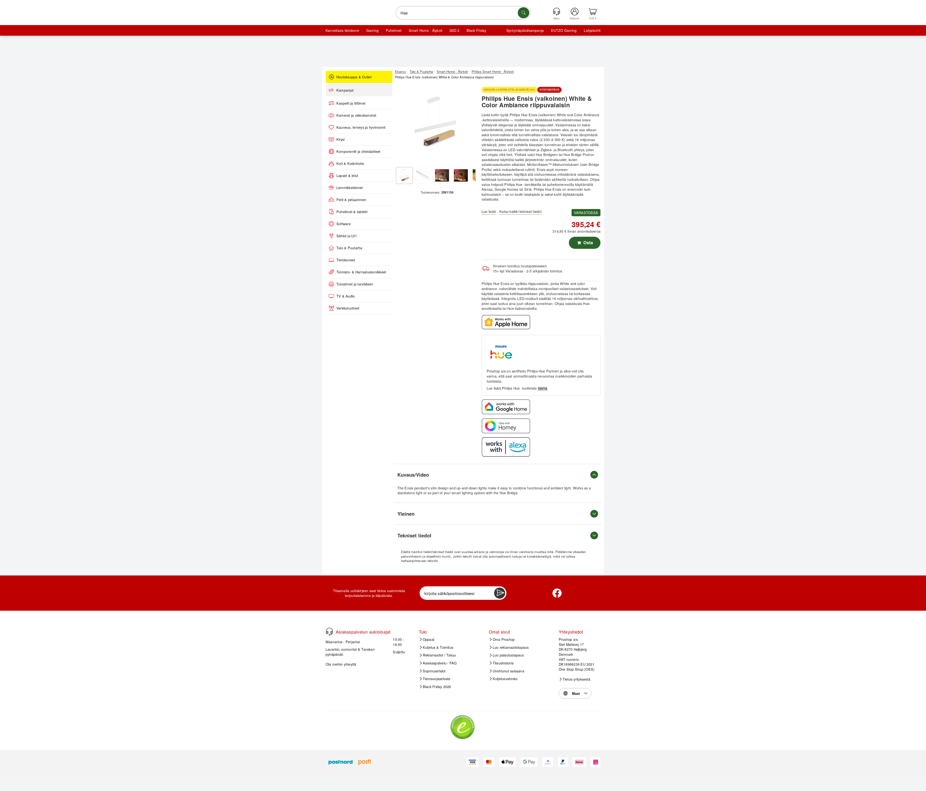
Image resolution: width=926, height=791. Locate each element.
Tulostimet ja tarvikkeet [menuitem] (354, 284)
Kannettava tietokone (342, 30)
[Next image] (468, 124)
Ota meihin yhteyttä (341, 664)
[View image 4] (460, 175)
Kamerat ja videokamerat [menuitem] (356, 115)
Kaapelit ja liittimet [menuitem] (350, 103)
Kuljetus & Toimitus (438, 647)
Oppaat (428, 639)
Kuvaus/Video (413, 474)
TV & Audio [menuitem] (345, 296)
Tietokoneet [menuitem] (345, 259)
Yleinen (406, 513)
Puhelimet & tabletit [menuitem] (352, 211)
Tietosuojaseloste (436, 678)
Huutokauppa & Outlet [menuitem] (354, 76)
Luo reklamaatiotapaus (511, 647)
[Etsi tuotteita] (523, 12)
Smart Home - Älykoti (425, 30)
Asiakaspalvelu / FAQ (440, 663)
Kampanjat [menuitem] (345, 90)
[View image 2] (423, 175)
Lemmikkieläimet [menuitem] (349, 187)
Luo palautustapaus (508, 655)
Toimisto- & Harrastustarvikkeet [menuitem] (361, 272)
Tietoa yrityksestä (576, 679)
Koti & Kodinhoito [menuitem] (350, 163)
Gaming (372, 30)
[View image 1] (404, 175)
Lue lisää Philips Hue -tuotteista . (517, 388)
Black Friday (476, 30)
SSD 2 (454, 30)
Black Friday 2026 (437, 686)
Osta (587, 242)
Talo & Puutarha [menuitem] (349, 247)
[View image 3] (442, 175)
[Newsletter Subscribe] (499, 593)
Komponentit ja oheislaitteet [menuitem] (358, 151)
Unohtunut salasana (508, 671)
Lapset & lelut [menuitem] (347, 175)
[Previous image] (402, 124)
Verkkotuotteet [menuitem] (347, 308)
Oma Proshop (504, 639)
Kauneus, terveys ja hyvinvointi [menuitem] (360, 127)
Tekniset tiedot (414, 535)
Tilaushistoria (503, 663)
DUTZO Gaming (564, 30)
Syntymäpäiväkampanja (525, 30)
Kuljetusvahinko (505, 678)
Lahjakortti (592, 30)
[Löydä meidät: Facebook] (557, 593)
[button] (435, 123)
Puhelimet (394, 30)
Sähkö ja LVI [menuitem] (346, 235)
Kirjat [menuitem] (340, 139)
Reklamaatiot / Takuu (439, 655)
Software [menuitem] (343, 223)
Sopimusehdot (434, 671)
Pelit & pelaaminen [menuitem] (351, 199)
